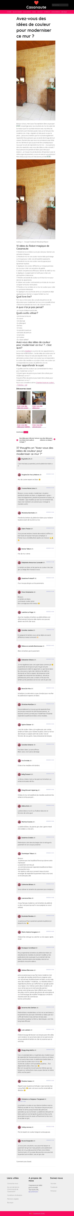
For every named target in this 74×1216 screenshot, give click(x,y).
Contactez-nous (12, 1183)
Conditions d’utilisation (14, 1195)
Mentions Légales (13, 1199)
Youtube (53, 1183)
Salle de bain (27, 12)
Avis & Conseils (56, 12)
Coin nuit (40, 12)
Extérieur (47, 12)
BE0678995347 (33, 1192)
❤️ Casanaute (36, 5)
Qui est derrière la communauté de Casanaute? (13, 1189)
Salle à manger (17, 12)
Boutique (64, 12)
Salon (34, 12)
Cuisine (9, 12)
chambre (28, 351)
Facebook (54, 1187)
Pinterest (53, 1191)
